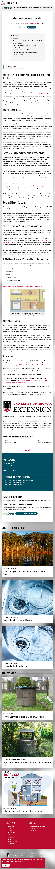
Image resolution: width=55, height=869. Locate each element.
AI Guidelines (11, 843)
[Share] (26, 450)
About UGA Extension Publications (26, 513)
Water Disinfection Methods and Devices (17, 620)
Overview (10, 828)
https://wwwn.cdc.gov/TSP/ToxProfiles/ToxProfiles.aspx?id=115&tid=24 (26, 365)
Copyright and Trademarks (33, 856)
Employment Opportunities (33, 853)
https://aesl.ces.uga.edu (30, 315)
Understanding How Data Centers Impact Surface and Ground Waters (24, 573)
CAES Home (11, 826)
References (15, 56)
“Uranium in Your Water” (45, 442)
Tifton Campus (34, 828)
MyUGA (22, 857)
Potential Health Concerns (19, 47)
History (10, 830)
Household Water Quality (34, 23)
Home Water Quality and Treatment (15, 666)
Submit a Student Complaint (43, 857)
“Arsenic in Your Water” (9, 442)
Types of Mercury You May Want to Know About (24, 45)
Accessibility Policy (13, 841)
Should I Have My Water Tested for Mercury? (23, 50)
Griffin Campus (34, 830)
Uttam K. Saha (9, 68)
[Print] (29, 450)
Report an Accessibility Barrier (42, 853)
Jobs (9, 834)
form (22, 861)
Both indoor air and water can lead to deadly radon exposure (24, 811)
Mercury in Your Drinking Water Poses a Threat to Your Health (28, 40)
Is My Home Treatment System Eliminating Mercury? (25, 52)
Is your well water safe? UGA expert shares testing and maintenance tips (27, 764)
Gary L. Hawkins (19, 68)
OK (6, 865)
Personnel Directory (13, 837)
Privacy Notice (32, 859)
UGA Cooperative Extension (37, 826)
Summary (15, 38)
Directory (23, 855)
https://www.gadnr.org (36, 186)
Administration (12, 832)
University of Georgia (12, 856)
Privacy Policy (11, 839)
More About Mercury (18, 54)
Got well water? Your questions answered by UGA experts (23, 716)
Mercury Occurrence (17, 43)
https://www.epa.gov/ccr (44, 93)
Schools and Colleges (23, 853)
